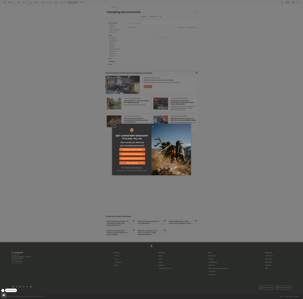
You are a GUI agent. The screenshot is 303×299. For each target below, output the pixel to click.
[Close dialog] (114, 126)
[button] (132, 150)
